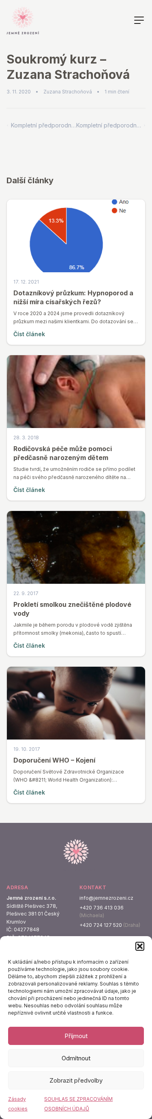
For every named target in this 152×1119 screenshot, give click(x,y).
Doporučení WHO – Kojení (54, 760)
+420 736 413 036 (101, 908)
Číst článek (29, 334)
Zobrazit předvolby (76, 1080)
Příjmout (76, 1036)
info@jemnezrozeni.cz (106, 898)
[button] (140, 946)
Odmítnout (76, 1058)
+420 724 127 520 (100, 925)
